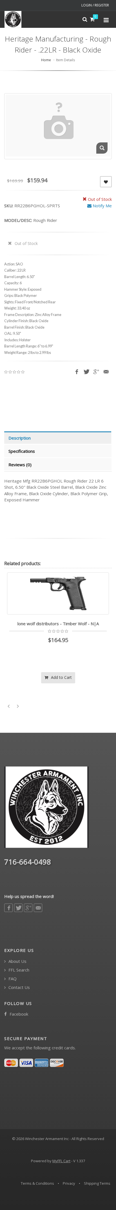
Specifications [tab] (21, 451)
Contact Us (18, 987)
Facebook (18, 1014)
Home (46, 60)
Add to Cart (50, 677)
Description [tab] (19, 438)
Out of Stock (26, 243)
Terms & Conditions (37, 1183)
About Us (16, 961)
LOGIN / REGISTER (95, 5)
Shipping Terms (97, 1183)
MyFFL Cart (61, 1160)
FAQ (12, 978)
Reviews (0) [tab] (20, 464)
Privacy (69, 1183)
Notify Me (102, 205)
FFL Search (18, 970)
